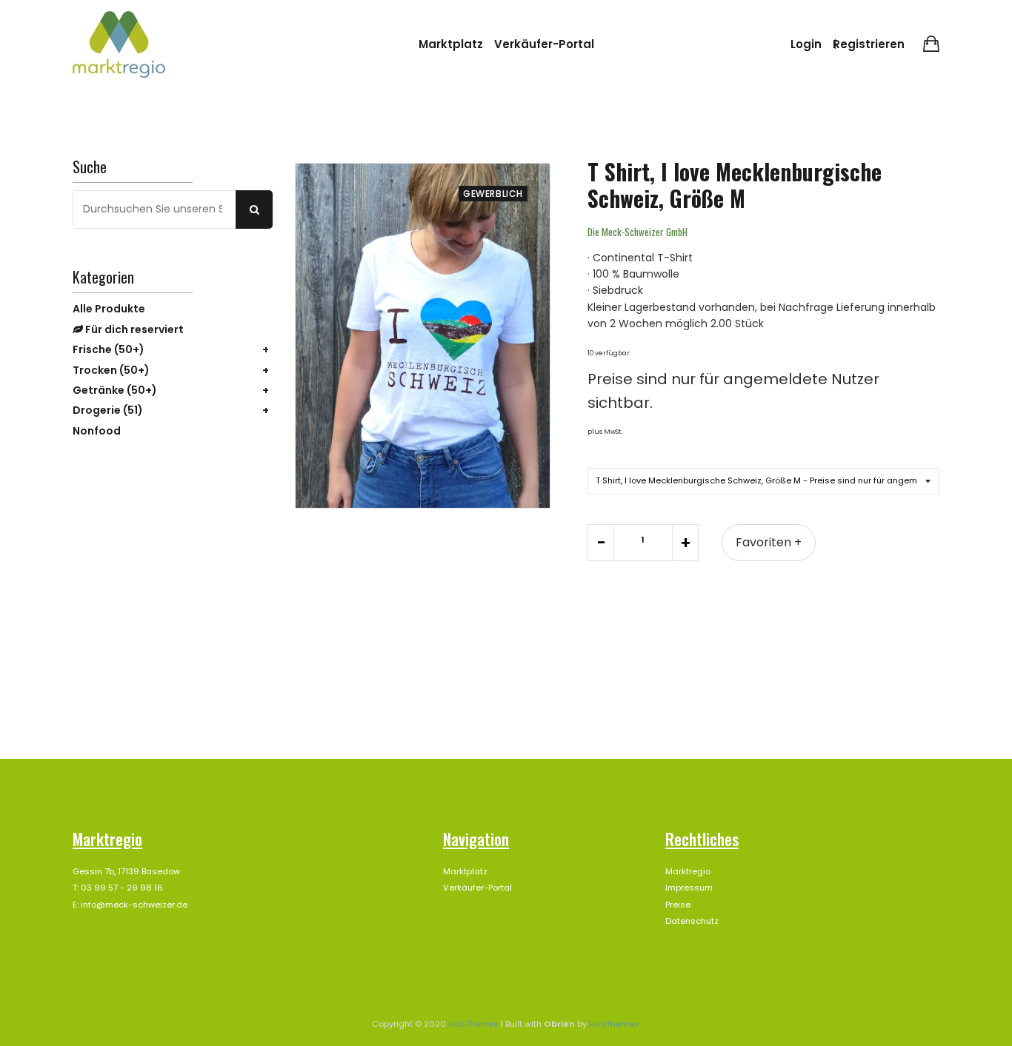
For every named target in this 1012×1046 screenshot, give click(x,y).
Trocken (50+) (111, 370)
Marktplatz (451, 44)
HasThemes (473, 1024)
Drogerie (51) (108, 410)
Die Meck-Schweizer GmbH (637, 231)
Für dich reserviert (133, 329)
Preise (677, 905)
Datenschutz (692, 921)
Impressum (689, 888)
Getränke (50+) (115, 390)
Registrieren (869, 44)
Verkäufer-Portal (544, 44)
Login (806, 44)
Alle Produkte (109, 308)
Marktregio (687, 871)
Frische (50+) (108, 349)
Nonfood (97, 430)
